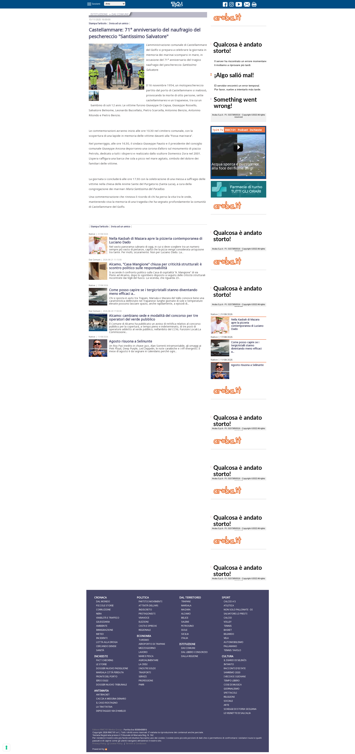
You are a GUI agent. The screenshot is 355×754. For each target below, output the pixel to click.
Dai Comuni (94, 259)
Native (92, 233)
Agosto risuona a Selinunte (247, 364)
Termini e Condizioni (136, 743)
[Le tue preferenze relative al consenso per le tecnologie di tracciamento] (6, 747)
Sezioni (95, 3)
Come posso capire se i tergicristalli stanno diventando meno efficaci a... (246, 346)
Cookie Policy (116, 743)
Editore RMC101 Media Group (107, 729)
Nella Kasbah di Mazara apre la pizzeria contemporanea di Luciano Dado (247, 324)
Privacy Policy (99, 743)
